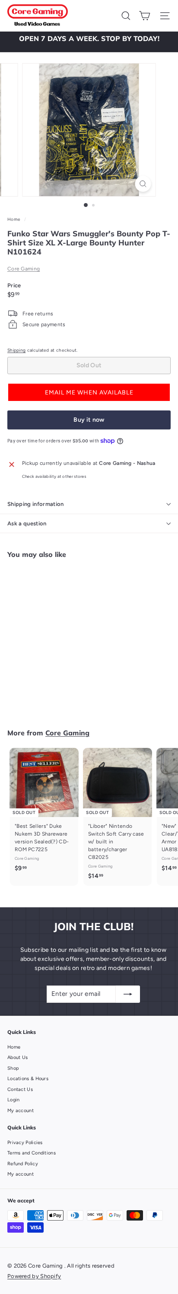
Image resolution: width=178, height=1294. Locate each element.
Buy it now (89, 419)
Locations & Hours (27, 1078)
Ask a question (27, 523)
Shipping (16, 350)
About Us (17, 1057)
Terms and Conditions (31, 1153)
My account (20, 1110)
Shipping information (35, 504)
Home (14, 219)
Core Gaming (23, 269)
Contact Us (20, 1089)
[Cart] (144, 16)
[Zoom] (143, 184)
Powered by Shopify (34, 1276)
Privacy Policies (25, 1142)
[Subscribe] (128, 994)
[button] (89, 392)
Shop (13, 1068)
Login (13, 1100)
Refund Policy (22, 1164)
